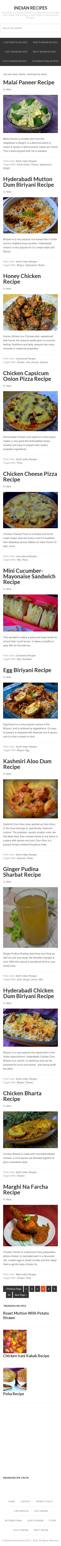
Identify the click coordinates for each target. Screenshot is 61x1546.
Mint (41, 979)
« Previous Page (13, 1288)
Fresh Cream (23, 164)
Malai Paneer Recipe (28, 82)
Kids (19, 559)
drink (19, 979)
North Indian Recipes (26, 161)
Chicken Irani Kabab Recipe (26, 1355)
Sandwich (27, 659)
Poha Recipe (13, 1393)
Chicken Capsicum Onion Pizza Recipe (27, 376)
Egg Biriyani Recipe (27, 670)
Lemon (34, 979)
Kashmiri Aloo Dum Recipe (27, 764)
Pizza (19, 462)
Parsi (28, 1277)
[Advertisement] (30, 1439)
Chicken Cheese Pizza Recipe (30, 476)
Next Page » (21, 1294)
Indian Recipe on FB (16, 1477)
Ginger (26, 979)
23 (9, 1294)
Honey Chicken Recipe (22, 278)
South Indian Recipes (26, 261)
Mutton (41, 265)
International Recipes (26, 556)
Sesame (44, 362)
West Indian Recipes (26, 1274)
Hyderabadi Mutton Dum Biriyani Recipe (28, 181)
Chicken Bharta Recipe (22, 1096)
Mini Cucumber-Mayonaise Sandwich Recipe (29, 576)
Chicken (21, 362)
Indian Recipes (30, 7)
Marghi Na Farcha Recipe (25, 1189)
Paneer (34, 164)
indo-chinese (32, 362)
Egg (27, 750)
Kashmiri (21, 858)
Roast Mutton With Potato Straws (26, 1315)
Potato (30, 858)
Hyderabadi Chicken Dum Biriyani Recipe (28, 993)
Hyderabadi (31, 265)
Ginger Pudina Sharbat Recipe (22, 871)
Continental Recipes (26, 358)
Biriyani (20, 265)
